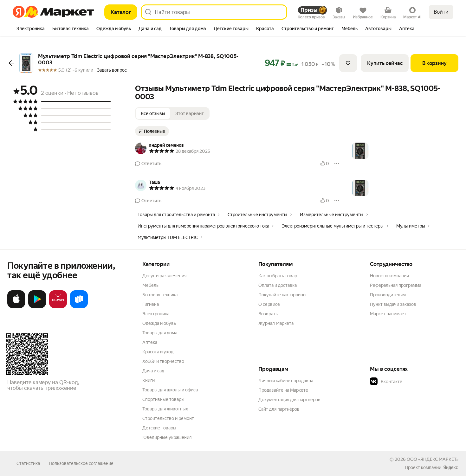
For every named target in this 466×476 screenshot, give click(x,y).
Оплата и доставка (277, 285)
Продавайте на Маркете (283, 390)
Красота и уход (157, 351)
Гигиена (150, 304)
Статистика (28, 463)
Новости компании (389, 275)
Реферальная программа (395, 285)
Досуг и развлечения (164, 275)
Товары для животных (165, 408)
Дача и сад (153, 370)
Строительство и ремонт (168, 418)
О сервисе (269, 304)
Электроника (155, 313)
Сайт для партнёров (279, 409)
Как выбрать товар (277, 275)
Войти (441, 12)
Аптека (149, 342)
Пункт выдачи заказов (393, 304)
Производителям (388, 294)
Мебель (150, 285)
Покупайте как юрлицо (282, 294)
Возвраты (268, 313)
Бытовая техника (160, 294)
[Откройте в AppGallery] (58, 307)
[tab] (31, 29)
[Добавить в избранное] (348, 63)
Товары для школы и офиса (170, 389)
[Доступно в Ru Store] (79, 307)
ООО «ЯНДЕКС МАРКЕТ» (432, 459)
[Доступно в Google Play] (37, 307)
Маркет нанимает (388, 313)
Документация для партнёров (289, 399)
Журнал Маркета (276, 323)
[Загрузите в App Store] (16, 307)
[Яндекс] (450, 467)
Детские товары (159, 427)
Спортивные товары (163, 399)
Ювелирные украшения (166, 437)
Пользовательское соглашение (81, 463)
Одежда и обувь (159, 323)
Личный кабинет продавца (285, 380)
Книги (148, 380)
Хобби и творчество (163, 361)
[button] (414, 381)
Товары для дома (159, 332)
